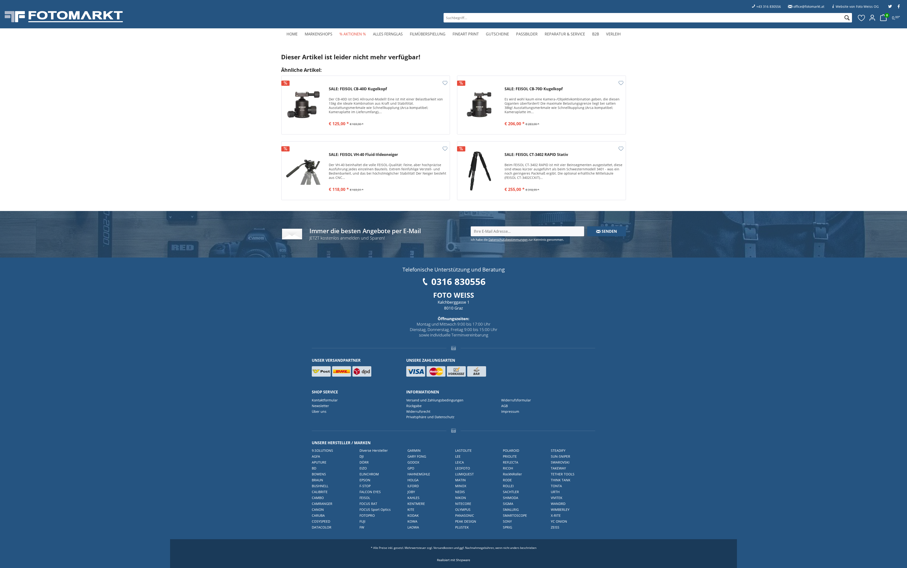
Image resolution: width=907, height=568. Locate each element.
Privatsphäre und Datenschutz (430, 417)
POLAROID (511, 450)
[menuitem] (648, 17)
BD (314, 468)
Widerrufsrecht (418, 411)
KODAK (413, 515)
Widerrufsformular (516, 400)
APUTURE (319, 462)
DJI (361, 456)
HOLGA (413, 480)
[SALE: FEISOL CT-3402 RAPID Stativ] (480, 170)
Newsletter (320, 406)
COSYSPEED (321, 521)
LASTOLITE (463, 450)
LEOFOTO (462, 468)
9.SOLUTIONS (322, 450)
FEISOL (364, 497)
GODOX (413, 462)
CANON (318, 509)
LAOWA (413, 527)
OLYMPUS (463, 509)
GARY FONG (416, 456)
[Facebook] (898, 6)
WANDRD (558, 503)
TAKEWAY (558, 468)
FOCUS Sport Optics (375, 509)
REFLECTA (510, 462)
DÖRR (364, 462)
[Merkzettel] (862, 17)
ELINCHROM (369, 474)
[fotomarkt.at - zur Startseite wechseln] (162, 16)
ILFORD (413, 486)
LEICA (459, 462)
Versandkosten (443, 548)
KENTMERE (416, 503)
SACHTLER (511, 492)
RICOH (508, 468)
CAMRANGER (322, 503)
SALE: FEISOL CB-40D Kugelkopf (358, 88)
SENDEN (609, 231)
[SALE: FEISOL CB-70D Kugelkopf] (480, 105)
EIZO (363, 468)
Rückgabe (414, 406)
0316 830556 (458, 281)
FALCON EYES (370, 492)
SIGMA (508, 503)
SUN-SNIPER (560, 456)
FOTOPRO (367, 515)
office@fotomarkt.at (808, 6)
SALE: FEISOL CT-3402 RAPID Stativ (536, 154)
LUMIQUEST (464, 474)
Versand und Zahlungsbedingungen (434, 400)
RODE (507, 480)
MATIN (460, 480)
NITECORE (463, 503)
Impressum (510, 411)
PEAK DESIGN (465, 521)
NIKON (460, 497)
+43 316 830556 (768, 6)
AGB (504, 406)
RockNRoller (512, 474)
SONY (507, 521)
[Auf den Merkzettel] (445, 83)
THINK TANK (560, 480)
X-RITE (556, 515)
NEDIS (460, 492)
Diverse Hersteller (373, 450)
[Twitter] (890, 6)
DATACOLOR (321, 527)
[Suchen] (847, 17)
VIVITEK (556, 497)
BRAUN (317, 480)
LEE (458, 456)
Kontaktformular (325, 400)
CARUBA (318, 515)
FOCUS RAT (368, 503)
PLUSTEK (462, 527)
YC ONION (559, 521)
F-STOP (365, 486)
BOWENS (319, 474)
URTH (555, 492)
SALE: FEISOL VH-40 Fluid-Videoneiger (363, 154)
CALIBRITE (320, 492)
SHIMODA (510, 497)
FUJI (362, 521)
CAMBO (318, 497)
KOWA (412, 521)
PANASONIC (464, 515)
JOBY (411, 492)
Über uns (319, 411)
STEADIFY (558, 450)
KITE (410, 509)
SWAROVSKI (560, 462)
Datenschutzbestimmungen (508, 239)
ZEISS (555, 527)
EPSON (364, 480)
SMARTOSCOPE (515, 515)
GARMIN (414, 450)
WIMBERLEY (560, 509)
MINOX (460, 486)
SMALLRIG (511, 509)
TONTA (556, 486)
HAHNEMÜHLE (418, 474)
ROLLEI (508, 486)
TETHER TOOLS (562, 474)
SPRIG (507, 527)
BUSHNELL (320, 486)
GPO (410, 468)
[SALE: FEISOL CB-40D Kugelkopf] (304, 105)
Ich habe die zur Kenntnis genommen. (517, 239)
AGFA (316, 456)
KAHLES (413, 497)
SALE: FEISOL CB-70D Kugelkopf (534, 88)
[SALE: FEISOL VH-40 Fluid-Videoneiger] (304, 170)
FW (361, 527)
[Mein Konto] (872, 17)
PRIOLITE (510, 456)
